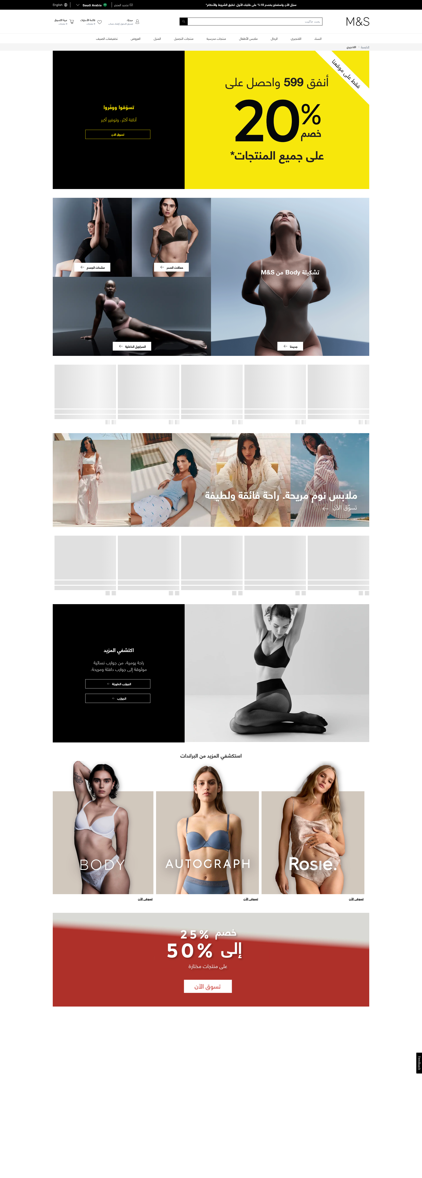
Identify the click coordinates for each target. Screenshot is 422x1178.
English (58, 5)
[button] (91, 5)
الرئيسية (365, 47)
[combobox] (243, 21)
